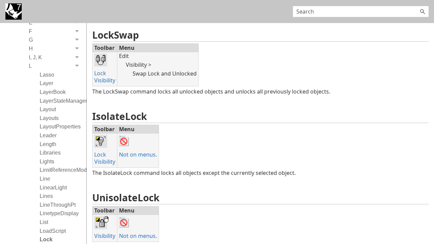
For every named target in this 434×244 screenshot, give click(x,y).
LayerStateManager (61, 101)
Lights (47, 161)
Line (45, 179)
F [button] (30, 31)
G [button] (31, 40)
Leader (48, 135)
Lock (46, 239)
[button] (422, 11)
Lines (46, 196)
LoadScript (53, 231)
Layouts (49, 118)
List (44, 222)
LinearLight (53, 187)
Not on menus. (138, 154)
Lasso (47, 75)
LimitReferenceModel (61, 170)
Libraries (50, 153)
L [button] (30, 66)
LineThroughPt (58, 205)
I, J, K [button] (35, 57)
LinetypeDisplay (59, 213)
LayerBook (53, 92)
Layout (48, 109)
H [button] (31, 49)
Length (48, 144)
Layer (46, 83)
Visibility (104, 80)
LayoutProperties (60, 126)
